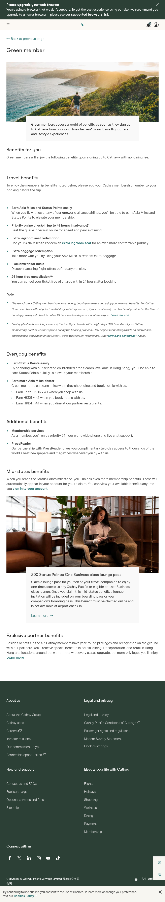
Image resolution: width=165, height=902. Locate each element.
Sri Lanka (148, 879)
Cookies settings (96, 746)
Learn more (118, 315)
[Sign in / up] (156, 24)
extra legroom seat (76, 243)
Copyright (12, 878)
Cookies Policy (24, 896)
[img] (157, 4)
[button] (160, 892)
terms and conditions (122, 335)
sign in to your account (30, 488)
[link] (82, 534)
